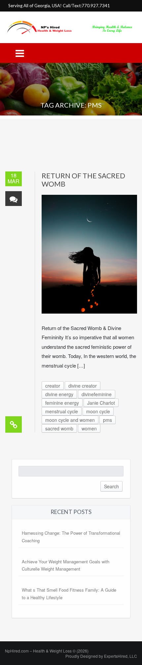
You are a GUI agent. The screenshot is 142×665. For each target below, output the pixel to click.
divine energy (59, 394)
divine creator (82, 385)
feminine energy (62, 402)
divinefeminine (97, 394)
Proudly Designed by (101, 656)
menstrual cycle (61, 411)
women (89, 428)
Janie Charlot (101, 402)
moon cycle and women (70, 420)
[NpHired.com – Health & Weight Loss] (71, 26)
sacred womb (59, 428)
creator (52, 385)
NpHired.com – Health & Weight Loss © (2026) (47, 650)
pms (107, 420)
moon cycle (98, 411)
